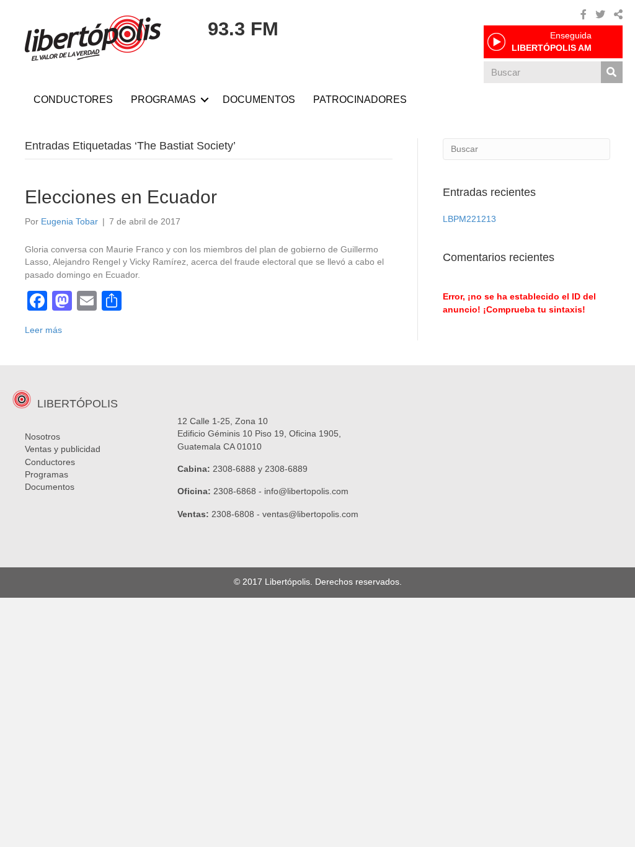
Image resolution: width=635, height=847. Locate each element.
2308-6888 (234, 469)
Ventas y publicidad (62, 449)
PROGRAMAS (163, 99)
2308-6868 (234, 491)
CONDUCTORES (73, 99)
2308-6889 (286, 469)
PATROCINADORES (360, 99)
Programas (46, 474)
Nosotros (42, 436)
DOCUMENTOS (259, 99)
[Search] (612, 72)
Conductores (50, 462)
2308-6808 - (236, 514)
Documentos (49, 487)
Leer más (43, 330)
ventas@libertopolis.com (310, 514)
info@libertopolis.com (306, 491)
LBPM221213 (469, 219)
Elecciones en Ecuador (121, 197)
